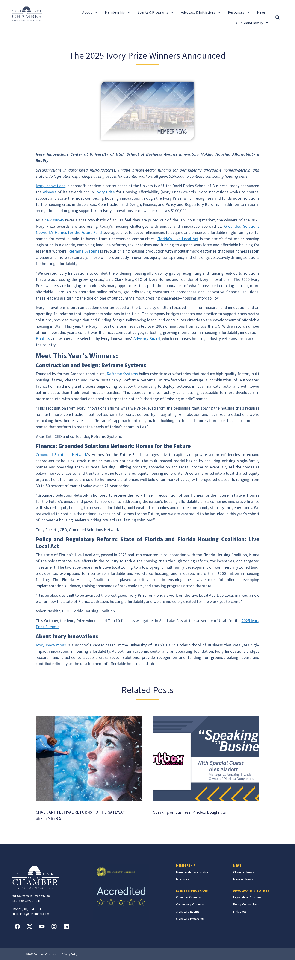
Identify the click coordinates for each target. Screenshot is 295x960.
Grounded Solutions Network (61, 454)
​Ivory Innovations (51, 645)
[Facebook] (17, 926)
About (87, 12)
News (261, 12)
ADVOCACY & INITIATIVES (251, 890)
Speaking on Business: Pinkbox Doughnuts (189, 812)
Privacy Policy (70, 954)
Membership (115, 12)
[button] (277, 17)
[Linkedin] (66, 926)
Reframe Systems (122, 373)
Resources (236, 12)
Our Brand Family (249, 22)
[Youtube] (41, 926)
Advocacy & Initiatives (198, 12)
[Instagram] (54, 926)
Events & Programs (153, 12)
